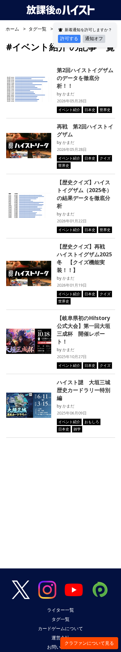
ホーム (12, 29)
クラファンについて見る (89, 643)
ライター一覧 (60, 610)
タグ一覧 (37, 29)
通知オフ (94, 38)
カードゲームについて (60, 628)
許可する (69, 38)
